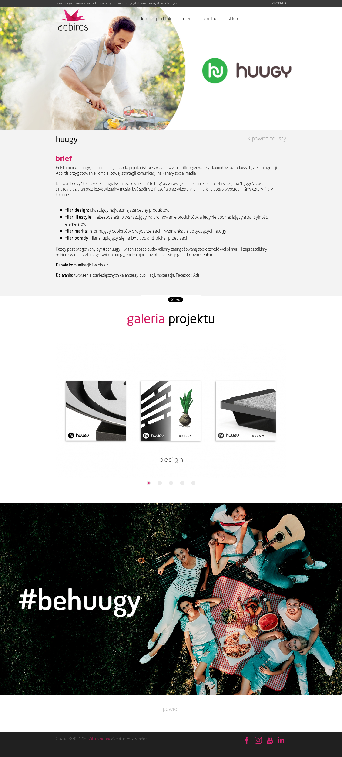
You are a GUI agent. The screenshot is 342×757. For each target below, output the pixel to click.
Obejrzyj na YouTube (269, 740)
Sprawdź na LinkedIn (281, 740)
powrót (171, 709)
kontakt (211, 18)
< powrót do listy (267, 138)
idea (143, 18)
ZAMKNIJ (279, 3)
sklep (233, 18)
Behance (258, 740)
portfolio (164, 18)
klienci (188, 18)
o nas (124, 18)
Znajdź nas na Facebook (246, 740)
